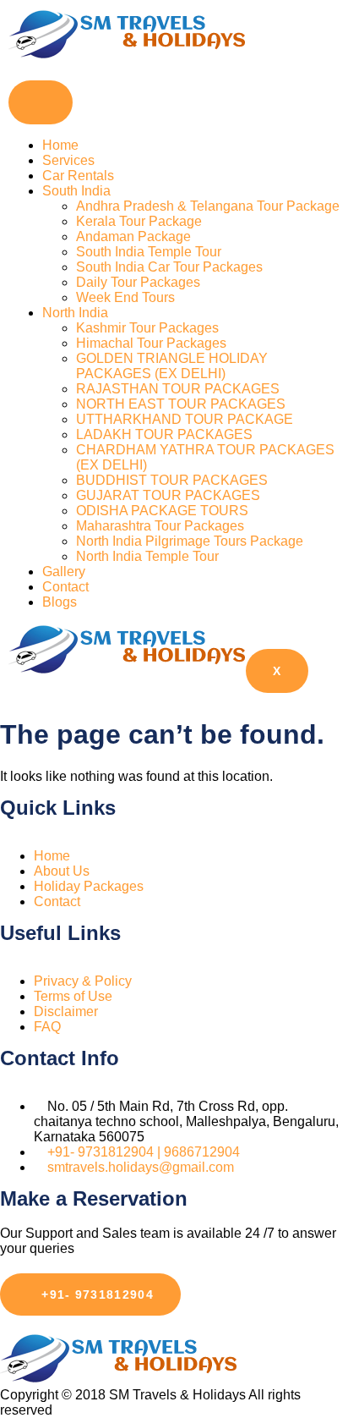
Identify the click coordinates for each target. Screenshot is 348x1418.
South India (76, 191)
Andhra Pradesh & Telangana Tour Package (208, 206)
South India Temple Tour (148, 252)
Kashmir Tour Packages (147, 328)
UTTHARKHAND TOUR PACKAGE (184, 419)
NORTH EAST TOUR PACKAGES (180, 404)
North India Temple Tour (147, 556)
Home (60, 145)
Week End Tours (125, 297)
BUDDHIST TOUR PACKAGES (172, 480)
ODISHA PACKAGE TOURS (162, 510)
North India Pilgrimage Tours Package (189, 541)
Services (68, 160)
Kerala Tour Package (139, 221)
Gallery (63, 571)
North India (75, 312)
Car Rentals (78, 175)
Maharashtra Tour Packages (160, 526)
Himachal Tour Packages (151, 343)
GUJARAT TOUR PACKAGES (168, 495)
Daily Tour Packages (138, 282)
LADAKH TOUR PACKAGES (164, 434)
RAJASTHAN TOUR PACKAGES (178, 389)
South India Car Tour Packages (169, 267)
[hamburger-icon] (40, 102)
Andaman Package (133, 236)
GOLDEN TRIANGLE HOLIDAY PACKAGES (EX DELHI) (172, 366)
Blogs (59, 602)
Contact (65, 587)
